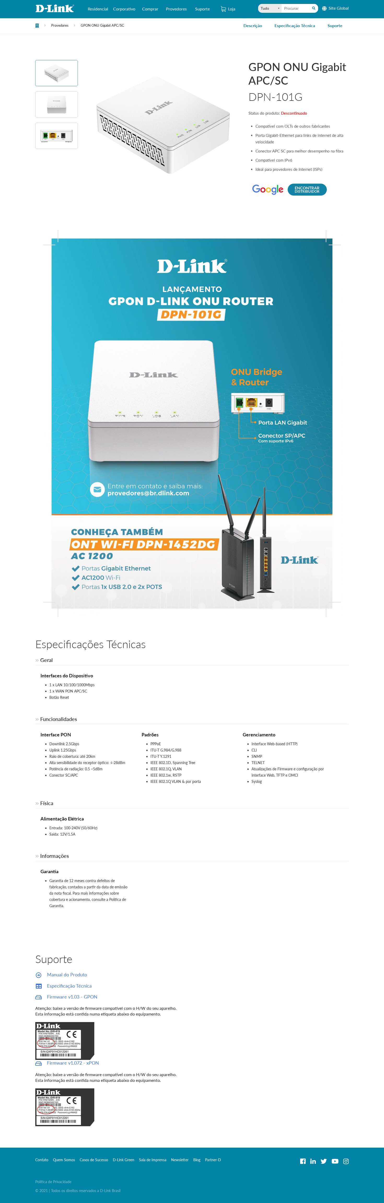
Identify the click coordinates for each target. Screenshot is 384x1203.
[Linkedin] (313, 1161)
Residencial (98, 8)
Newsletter (180, 1160)
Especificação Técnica (295, 25)
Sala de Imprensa (152, 1160)
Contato (41, 1160)
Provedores (176, 8)
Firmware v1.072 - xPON (72, 1063)
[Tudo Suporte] (270, 8)
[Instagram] (346, 1161)
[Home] (37, 26)
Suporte (202, 8)
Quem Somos (64, 1160)
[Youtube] (335, 1161)
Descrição (252, 25)
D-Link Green (123, 1160)
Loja (231, 8)
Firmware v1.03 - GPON (71, 997)
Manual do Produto (66, 974)
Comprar (150, 8)
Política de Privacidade (53, 1181)
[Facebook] (303, 1161)
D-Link (54, 8)
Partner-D (213, 1160)
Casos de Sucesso (94, 1160)
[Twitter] (324, 1161)
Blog (196, 1160)
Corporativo (124, 8)
